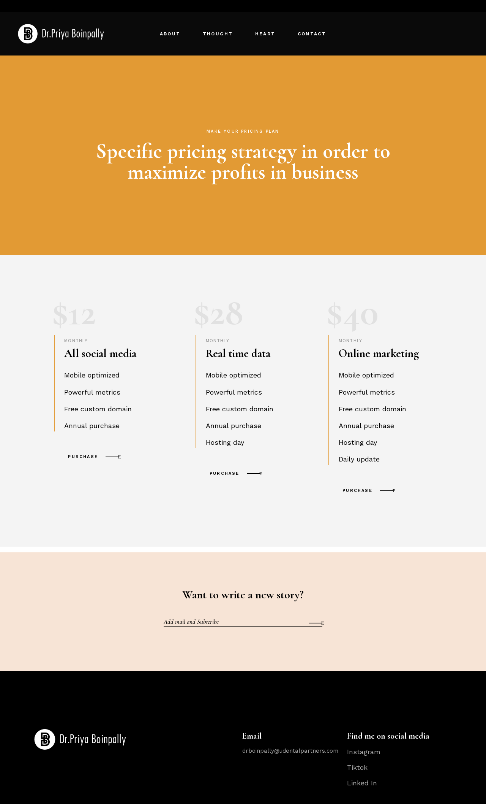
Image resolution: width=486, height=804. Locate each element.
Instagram (363, 752)
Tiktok (357, 767)
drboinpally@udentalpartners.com (290, 750)
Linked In (362, 783)
